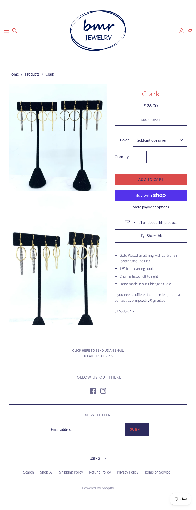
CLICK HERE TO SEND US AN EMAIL (98, 350)
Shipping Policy (71, 472)
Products (32, 74)
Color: (125, 140)
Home (14, 74)
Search (28, 472)
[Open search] (14, 30)
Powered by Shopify (98, 488)
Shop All (46, 472)
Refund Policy (100, 472)
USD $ (95, 458)
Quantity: (122, 157)
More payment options (151, 207)
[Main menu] (6, 30)
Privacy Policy (127, 472)
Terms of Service (157, 472)
